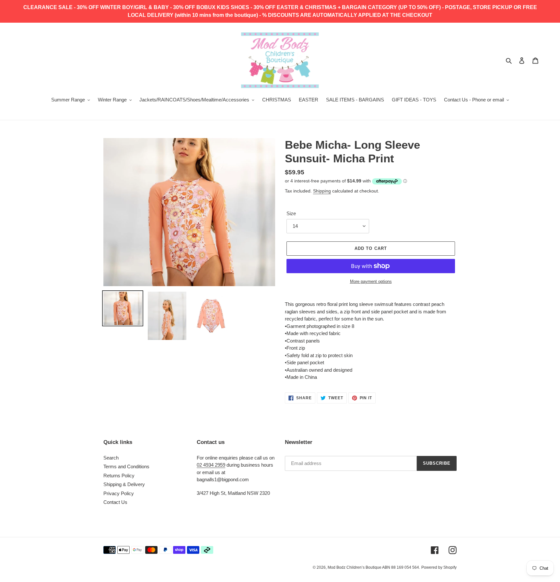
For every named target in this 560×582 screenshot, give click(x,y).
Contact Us (115, 502)
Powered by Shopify (439, 567)
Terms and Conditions (126, 466)
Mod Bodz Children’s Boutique (355, 567)
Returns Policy (118, 475)
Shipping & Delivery (124, 484)
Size (291, 213)
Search (111, 457)
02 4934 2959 (211, 465)
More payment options (371, 281)
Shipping (322, 190)
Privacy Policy (118, 493)
